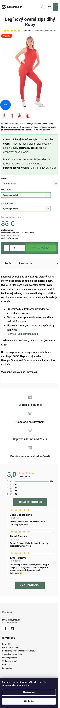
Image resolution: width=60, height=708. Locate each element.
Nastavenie (29, 692)
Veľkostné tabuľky (10, 661)
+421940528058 (9, 622)
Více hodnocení (30, 585)
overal (22, 123)
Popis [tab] (7, 263)
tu (28, 685)
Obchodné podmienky (11, 647)
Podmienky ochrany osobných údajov (18, 651)
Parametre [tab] (25, 263)
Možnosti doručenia (10, 235)
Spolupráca (7, 668)
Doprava (6, 664)
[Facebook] (5, 628)
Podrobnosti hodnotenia (45, 30)
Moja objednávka (9, 658)
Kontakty (6, 644)
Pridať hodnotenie (30, 502)
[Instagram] (12, 628)
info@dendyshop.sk (11, 620)
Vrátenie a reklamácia (12, 654)
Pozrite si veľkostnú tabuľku (22, 333)
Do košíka (43, 247)
